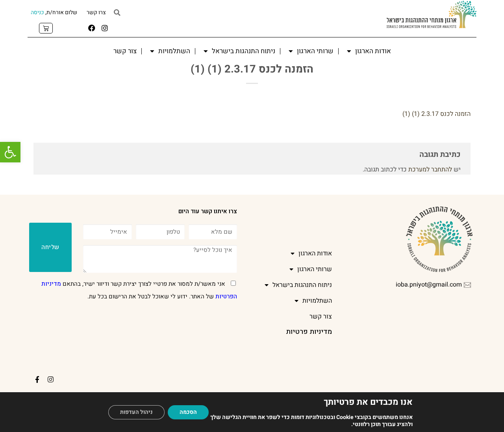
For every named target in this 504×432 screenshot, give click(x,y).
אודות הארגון (373, 51)
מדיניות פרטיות (309, 331)
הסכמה (188, 412)
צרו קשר (96, 12)
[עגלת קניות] (46, 28)
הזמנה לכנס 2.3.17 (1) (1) (436, 114)
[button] (10, 152)
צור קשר (125, 51)
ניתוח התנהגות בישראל (243, 51)
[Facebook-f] (37, 379)
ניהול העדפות (136, 412)
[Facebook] (91, 28)
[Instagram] (104, 28)
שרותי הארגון (315, 51)
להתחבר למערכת (430, 169)
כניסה (37, 12)
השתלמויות (174, 51)
